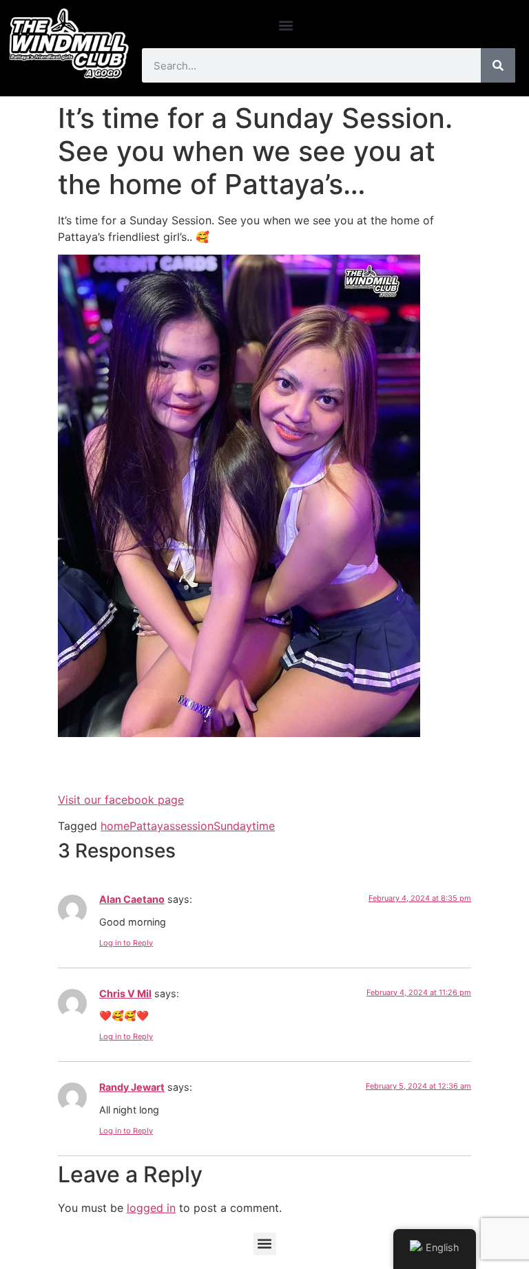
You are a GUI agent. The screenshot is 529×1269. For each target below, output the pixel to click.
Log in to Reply (126, 943)
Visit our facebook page (121, 800)
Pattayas (152, 826)
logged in (151, 1208)
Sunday (233, 826)
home (115, 826)
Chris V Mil (125, 993)
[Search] (498, 65)
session (194, 826)
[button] (286, 25)
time (263, 826)
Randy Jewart (132, 1087)
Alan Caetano (132, 899)
